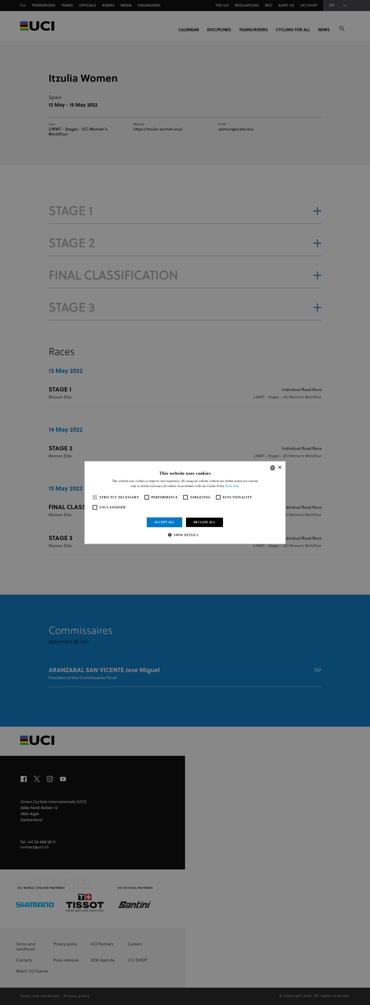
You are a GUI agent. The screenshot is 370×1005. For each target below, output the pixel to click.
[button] (185, 534)
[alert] (185, 502)
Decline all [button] (204, 522)
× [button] (279, 467)
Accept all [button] (164, 522)
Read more (232, 486)
